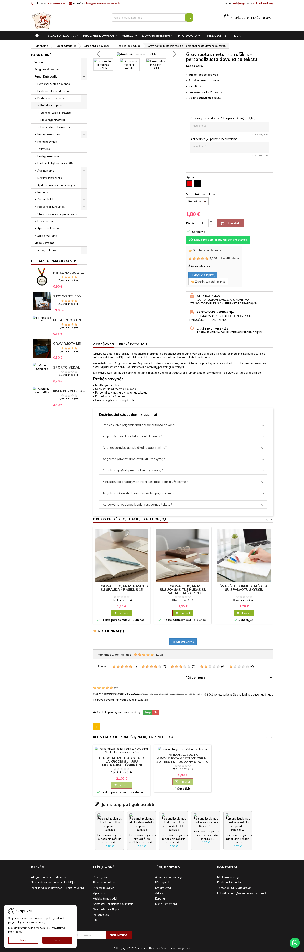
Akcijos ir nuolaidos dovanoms (50, 877)
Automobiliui (45, 199)
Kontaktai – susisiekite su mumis (113, 903)
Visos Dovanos (44, 243)
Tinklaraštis (215, 35)
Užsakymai (162, 882)
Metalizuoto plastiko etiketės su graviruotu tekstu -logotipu (69, 320)
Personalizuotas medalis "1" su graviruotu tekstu (69, 272)
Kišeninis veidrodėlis (69, 391)
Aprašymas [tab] (103, 344)
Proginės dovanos (99, 35)
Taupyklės (43, 148)
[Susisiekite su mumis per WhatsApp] (295, 943)
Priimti (57, 940)
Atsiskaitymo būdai (105, 898)
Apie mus (99, 893)
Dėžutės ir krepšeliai (50, 177)
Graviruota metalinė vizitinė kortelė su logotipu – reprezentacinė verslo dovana (69, 343)
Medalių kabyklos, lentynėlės (55, 163)
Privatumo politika (104, 882)
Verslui (128, 35)
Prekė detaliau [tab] (133, 344)
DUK (237, 35)
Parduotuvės (101, 914)
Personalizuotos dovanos (53, 83)
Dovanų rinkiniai (156, 35)
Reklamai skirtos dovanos (53, 91)
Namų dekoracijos (48, 134)
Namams (43, 192)
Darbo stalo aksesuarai (55, 127)
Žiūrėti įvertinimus (199, 265)
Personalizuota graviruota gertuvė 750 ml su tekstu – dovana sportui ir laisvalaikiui (182, 760)
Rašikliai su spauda (52, 105)
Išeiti (23, 940)
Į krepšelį (230, 223)
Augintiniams (45, 170)
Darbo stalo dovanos (50, 98)
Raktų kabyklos (47, 141)
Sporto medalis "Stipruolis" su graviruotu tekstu (69, 367)
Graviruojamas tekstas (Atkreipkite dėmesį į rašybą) (222, 118)
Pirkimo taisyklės (103, 887)
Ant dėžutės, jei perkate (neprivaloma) (214, 139)
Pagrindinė (41, 55)
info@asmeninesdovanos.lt (103, 3)
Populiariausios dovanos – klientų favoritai (57, 887)
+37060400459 (56, 3)
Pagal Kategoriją (61, 35)
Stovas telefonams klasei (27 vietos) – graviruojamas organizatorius (69, 296)
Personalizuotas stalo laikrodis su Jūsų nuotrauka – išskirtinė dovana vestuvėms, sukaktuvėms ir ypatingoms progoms (121, 767)
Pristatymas (100, 877)
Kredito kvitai (163, 887)
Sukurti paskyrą (263, 3)
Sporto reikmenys (48, 228)
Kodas (190, 65)
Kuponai (160, 898)
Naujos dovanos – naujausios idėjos (53, 882)
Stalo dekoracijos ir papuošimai (57, 214)
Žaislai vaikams (47, 235)
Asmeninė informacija (169, 877)
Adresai (160, 893)
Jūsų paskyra (167, 867)
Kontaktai (227, 867)
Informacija (187, 35)
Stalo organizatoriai (52, 120)
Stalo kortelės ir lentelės (55, 112)
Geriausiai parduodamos (54, 261)
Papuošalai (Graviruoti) (51, 206)
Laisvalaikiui (45, 221)
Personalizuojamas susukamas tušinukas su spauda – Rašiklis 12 (183, 589)
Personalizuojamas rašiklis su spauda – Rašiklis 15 (121, 588)
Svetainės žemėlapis (106, 909)
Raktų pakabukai (48, 156)
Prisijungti (239, 3)
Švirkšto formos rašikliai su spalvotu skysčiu (244, 588)
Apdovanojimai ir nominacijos (56, 185)
